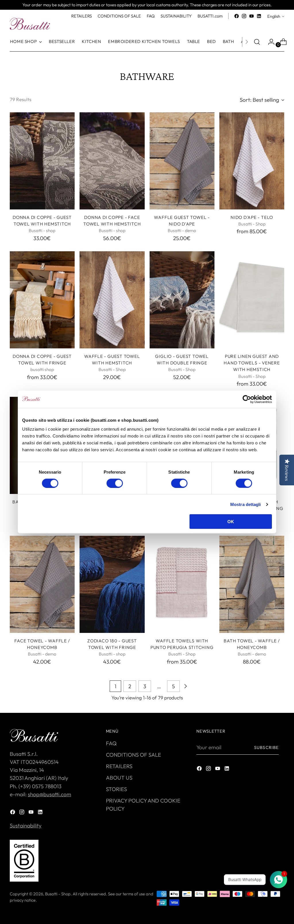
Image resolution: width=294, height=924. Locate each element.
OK (230, 521)
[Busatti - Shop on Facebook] (236, 16)
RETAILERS (119, 766)
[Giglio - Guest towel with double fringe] (182, 300)
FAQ (111, 743)
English (273, 16)
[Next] (246, 42)
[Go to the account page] (269, 42)
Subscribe (266, 747)
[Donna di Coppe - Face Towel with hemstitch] (112, 161)
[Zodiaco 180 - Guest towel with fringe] (112, 584)
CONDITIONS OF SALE (133, 754)
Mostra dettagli (245, 504)
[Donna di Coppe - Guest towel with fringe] (42, 300)
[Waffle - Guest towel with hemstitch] (112, 300)
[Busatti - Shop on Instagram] (244, 16)
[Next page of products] (185, 686)
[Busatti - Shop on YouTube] (251, 16)
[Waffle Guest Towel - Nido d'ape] (182, 161)
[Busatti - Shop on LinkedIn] (259, 16)
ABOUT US (119, 777)
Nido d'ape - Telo (252, 217)
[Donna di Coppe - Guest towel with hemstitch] (42, 161)
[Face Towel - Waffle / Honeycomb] (42, 584)
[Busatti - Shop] (30, 24)
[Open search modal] (257, 42)
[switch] (115, 483)
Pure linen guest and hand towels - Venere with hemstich (252, 363)
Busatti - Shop (58, 893)
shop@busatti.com (49, 794)
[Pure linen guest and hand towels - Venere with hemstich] (251, 300)
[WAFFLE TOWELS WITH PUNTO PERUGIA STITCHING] (182, 584)
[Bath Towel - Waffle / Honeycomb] (251, 584)
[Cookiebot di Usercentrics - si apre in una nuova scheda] (247, 399)
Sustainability (26, 825)
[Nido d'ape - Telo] (251, 161)
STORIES (116, 789)
